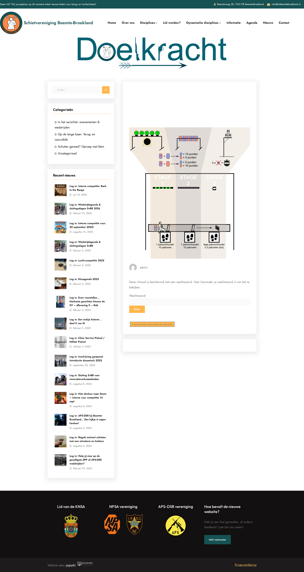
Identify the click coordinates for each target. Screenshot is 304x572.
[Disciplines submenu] (156, 23)
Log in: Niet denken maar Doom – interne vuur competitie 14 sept (88, 397)
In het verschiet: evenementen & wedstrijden (77, 125)
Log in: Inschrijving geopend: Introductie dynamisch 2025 (86, 358)
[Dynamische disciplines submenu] (220, 23)
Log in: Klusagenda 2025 (84, 279)
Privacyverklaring (245, 565)
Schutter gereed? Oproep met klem (81, 146)
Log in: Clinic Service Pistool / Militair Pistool (87, 340)
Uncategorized (67, 153)
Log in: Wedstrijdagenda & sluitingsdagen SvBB (85, 244)
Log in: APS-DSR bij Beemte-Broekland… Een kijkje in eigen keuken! (88, 419)
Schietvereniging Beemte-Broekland (58, 23)
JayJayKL (71, 565)
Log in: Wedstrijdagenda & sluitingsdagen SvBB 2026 (85, 206)
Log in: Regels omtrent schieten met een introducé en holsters (88, 439)
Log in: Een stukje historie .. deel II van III (86, 321)
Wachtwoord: (137, 295)
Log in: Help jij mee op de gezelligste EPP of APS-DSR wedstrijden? (86, 459)
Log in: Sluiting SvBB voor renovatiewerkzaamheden (85, 377)
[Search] (106, 90)
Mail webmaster (217, 539)
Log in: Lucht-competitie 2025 (87, 260)
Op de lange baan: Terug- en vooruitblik (75, 137)
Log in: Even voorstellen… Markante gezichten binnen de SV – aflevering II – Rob (87, 301)
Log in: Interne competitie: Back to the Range (88, 188)
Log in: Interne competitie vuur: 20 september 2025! (88, 225)
